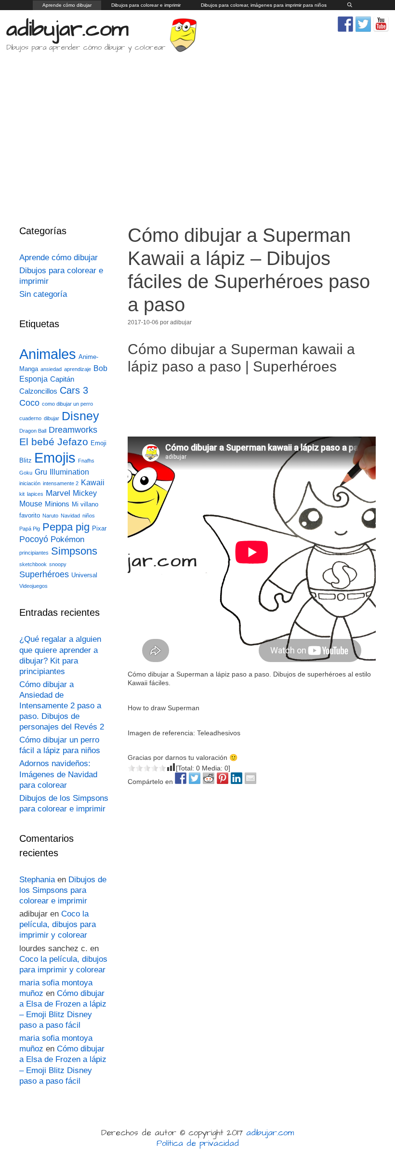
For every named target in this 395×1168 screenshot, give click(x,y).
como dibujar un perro (67, 404)
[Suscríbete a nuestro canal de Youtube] (381, 24)
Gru (41, 472)
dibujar (51, 418)
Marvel (58, 493)
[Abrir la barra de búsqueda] (349, 5)
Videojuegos (33, 586)
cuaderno (30, 418)
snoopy (57, 564)
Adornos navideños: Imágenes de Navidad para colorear (58, 774)
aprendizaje (77, 369)
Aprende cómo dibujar (67, 5)
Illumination (69, 472)
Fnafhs (86, 461)
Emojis (55, 457)
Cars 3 (74, 390)
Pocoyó (33, 539)
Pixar (99, 528)
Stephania (37, 879)
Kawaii (93, 482)
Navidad (70, 515)
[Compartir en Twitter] (194, 778)
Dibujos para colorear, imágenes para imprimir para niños (264, 5)
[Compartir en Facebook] (180, 778)
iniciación (29, 483)
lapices (35, 494)
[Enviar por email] (250, 778)
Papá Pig (29, 528)
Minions (57, 504)
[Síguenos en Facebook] (345, 24)
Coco (29, 403)
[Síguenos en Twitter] (363, 24)
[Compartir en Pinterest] (222, 778)
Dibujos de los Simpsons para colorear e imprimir (62, 890)
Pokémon (67, 539)
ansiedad (51, 369)
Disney (80, 416)
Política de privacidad (198, 1143)
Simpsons (74, 551)
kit (22, 494)
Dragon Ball (32, 431)
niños (88, 515)
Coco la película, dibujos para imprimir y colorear (57, 924)
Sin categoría (43, 294)
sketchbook (33, 564)
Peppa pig (66, 527)
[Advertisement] (197, 132)
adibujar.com (67, 29)
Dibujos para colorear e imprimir (146, 5)
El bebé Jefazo (53, 441)
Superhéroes (44, 574)
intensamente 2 (61, 483)
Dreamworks (73, 430)
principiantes (34, 553)
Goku (25, 473)
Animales (47, 354)
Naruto (50, 515)
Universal (84, 575)
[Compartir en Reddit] (208, 778)
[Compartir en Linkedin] (236, 778)
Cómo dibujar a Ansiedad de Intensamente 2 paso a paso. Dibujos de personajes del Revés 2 (61, 705)
